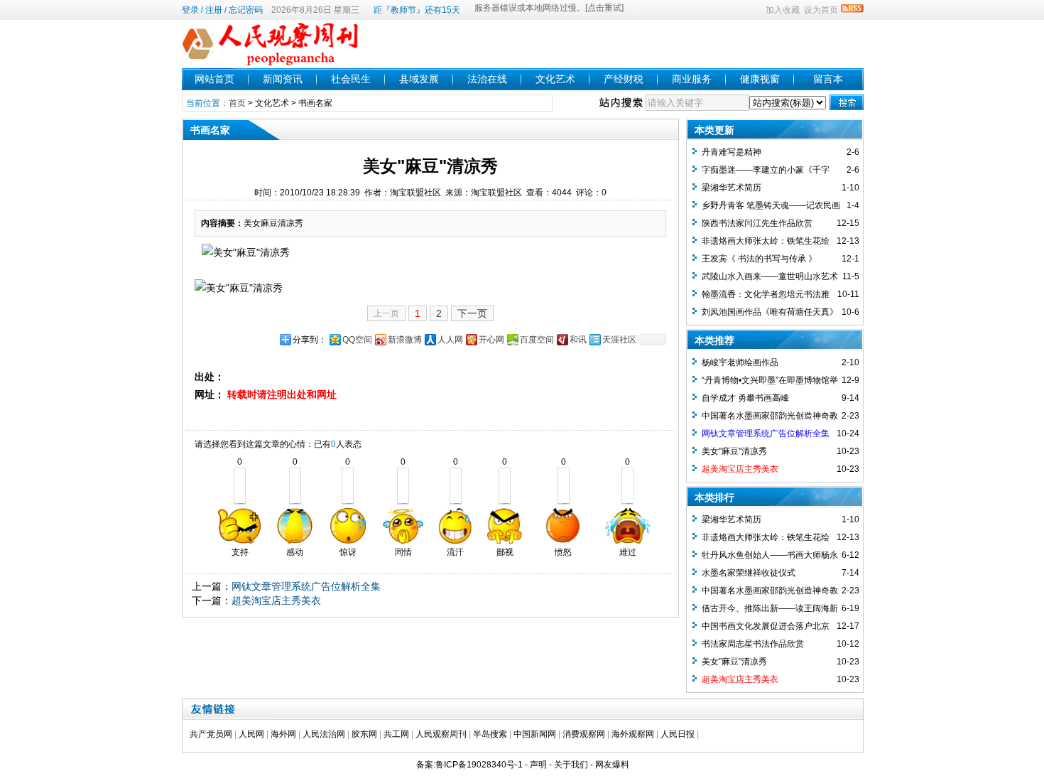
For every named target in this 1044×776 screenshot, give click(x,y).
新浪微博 (405, 340)
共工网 (396, 734)
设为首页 (821, 10)
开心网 (491, 340)
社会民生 (351, 79)
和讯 (578, 340)
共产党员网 (211, 734)
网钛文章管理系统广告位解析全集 (306, 586)
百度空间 (537, 340)
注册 (213, 10)
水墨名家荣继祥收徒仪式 (748, 573)
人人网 (450, 340)
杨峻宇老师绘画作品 (740, 362)
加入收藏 (783, 10)
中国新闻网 (534, 734)
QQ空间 (357, 340)
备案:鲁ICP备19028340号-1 (469, 765)
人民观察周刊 (441, 734)
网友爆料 (612, 765)
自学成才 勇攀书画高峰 (745, 398)
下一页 (472, 313)
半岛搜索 (490, 734)
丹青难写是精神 (731, 152)
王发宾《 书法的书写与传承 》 (759, 259)
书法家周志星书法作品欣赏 (753, 644)
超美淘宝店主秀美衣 (276, 600)
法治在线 (487, 79)
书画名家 (315, 103)
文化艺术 (555, 79)
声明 (538, 765)
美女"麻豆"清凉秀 (734, 451)
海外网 (283, 734)
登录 (190, 10)
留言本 (828, 79)
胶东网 (364, 734)
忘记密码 (246, 10)
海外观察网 (632, 734)
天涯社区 (619, 340)
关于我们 (571, 765)
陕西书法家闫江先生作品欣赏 (757, 223)
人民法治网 (324, 734)
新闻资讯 (283, 79)
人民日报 (677, 734)
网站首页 (214, 79)
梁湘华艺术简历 (731, 188)
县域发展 (419, 79)
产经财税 (623, 79)
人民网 (251, 734)
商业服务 (692, 79)
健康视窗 (760, 79)
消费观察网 (583, 734)
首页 (237, 103)
